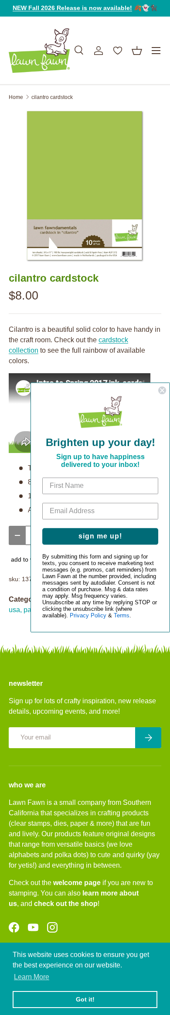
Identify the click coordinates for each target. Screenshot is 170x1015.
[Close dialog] (162, 390)
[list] (85, 186)
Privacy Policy (88, 616)
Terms (121, 616)
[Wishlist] (117, 50)
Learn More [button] (31, 977)
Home (16, 97)
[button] (136, 50)
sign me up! (100, 536)
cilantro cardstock (52, 97)
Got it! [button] (85, 999)
